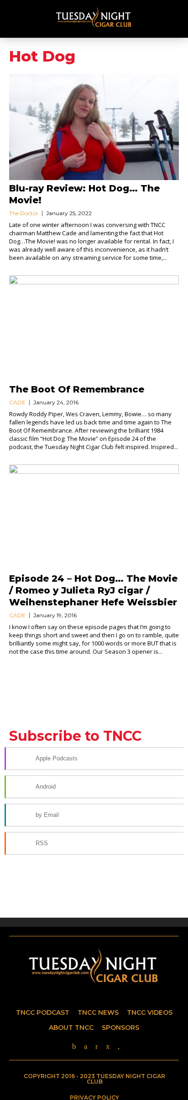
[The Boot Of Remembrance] (94, 328)
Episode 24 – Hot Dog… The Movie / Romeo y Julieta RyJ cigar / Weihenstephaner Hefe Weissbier (93, 590)
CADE (17, 402)
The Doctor (23, 213)
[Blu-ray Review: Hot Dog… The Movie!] (94, 127)
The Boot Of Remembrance (76, 389)
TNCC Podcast (42, 1012)
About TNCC (71, 1027)
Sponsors (120, 1027)
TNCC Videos (149, 1012)
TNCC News (98, 1012)
